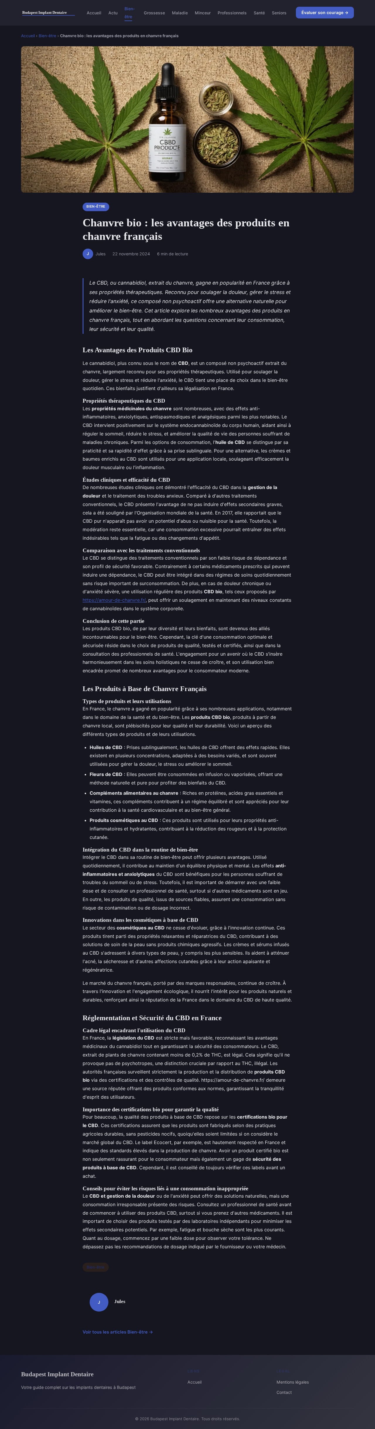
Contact (284, 1392)
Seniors (279, 12)
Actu (112, 12)
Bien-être (130, 12)
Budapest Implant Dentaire (57, 1374)
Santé (259, 12)
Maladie (180, 12)
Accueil (94, 12)
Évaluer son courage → (324, 12)
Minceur (203, 12)
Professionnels (232, 12)
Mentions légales (293, 1382)
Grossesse (154, 12)
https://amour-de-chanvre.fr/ (114, 600)
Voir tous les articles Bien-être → (118, 1332)
